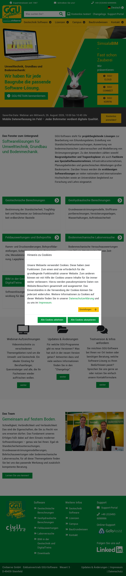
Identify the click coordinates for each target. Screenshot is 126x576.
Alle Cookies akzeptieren (83, 319)
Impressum (45, 302)
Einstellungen (85, 309)
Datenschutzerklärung (81, 298)
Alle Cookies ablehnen (52, 319)
